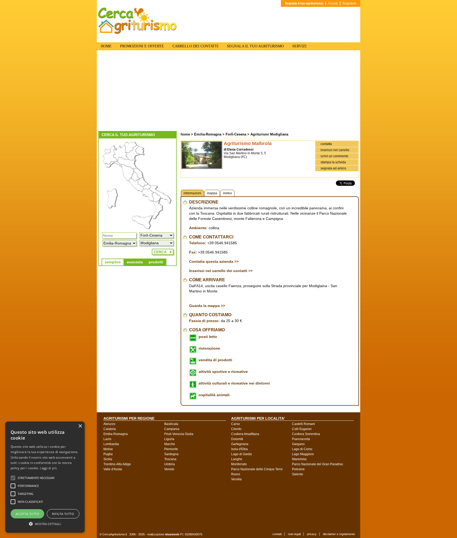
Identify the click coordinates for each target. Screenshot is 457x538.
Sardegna (171, 454)
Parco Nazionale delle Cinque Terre (257, 469)
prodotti (156, 262)
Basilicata (171, 424)
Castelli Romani (303, 424)
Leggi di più (48, 468)
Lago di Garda (241, 454)
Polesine (298, 469)
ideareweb (172, 534)
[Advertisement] (228, 91)
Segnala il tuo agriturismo (304, 3)
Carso (235, 424)
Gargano (298, 444)
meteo (227, 193)
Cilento (236, 429)
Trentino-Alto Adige (117, 464)
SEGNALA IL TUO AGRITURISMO (255, 46)
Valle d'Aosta (112, 469)
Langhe (236, 459)
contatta (326, 144)
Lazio (107, 439)
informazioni (192, 193)
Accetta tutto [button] (27, 514)
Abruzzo (109, 424)
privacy (312, 534)
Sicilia (107, 459)
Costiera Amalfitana (245, 434)
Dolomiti (237, 439)
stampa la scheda (333, 162)
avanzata (135, 262)
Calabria (109, 429)
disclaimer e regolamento (339, 534)
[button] (36, 478)
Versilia (236, 479)
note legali (294, 534)
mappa (212, 193)
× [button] (80, 426)
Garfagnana (239, 444)
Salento (297, 474)
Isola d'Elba (239, 449)
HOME (106, 46)
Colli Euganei (302, 429)
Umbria (169, 464)
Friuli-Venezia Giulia (178, 434)
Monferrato (239, 464)
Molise (108, 449)
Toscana (170, 459)
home (185, 134)
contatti (277, 534)
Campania (171, 429)
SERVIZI (299, 46)
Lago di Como (302, 449)
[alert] (45, 477)
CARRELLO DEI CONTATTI (195, 46)
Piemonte (171, 449)
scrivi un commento (334, 156)
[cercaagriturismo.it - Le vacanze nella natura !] (137, 33)
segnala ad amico (333, 168)
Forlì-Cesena (236, 134)
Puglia (108, 454)
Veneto (169, 469)
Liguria (169, 439)
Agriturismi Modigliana (269, 134)
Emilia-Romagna (207, 134)
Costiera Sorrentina (306, 434)
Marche (169, 444)
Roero (235, 474)
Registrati (349, 3)
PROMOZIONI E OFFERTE (142, 46)
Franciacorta (301, 439)
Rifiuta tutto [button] (63, 514)
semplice (113, 262)
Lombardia (111, 444)
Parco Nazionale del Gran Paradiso (317, 464)
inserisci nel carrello (335, 150)
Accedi (333, 3)
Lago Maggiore (303, 454)
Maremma (299, 459)
